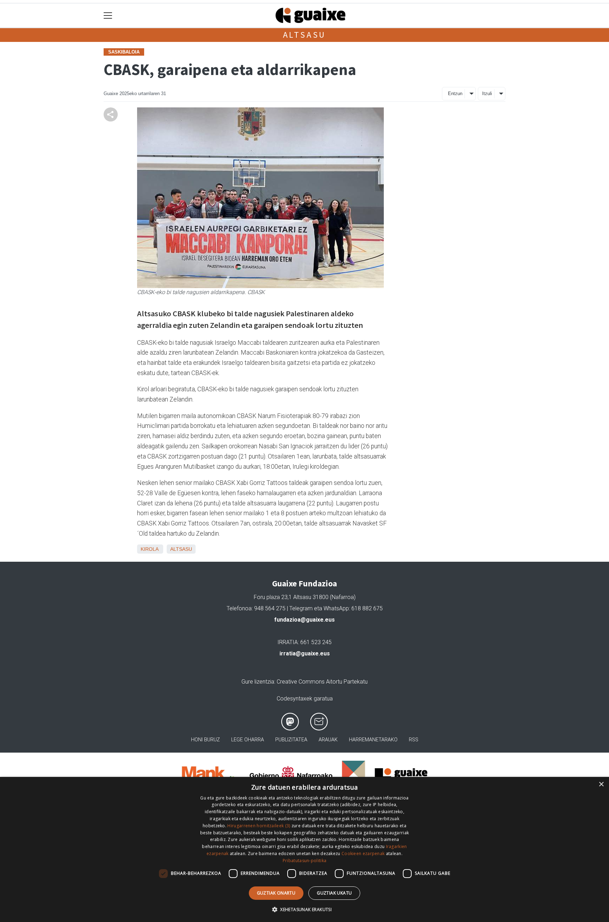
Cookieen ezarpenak (363, 853)
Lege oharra (247, 740)
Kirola (149, 549)
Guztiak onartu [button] (276, 893)
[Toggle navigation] (108, 16)
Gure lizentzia (257, 681)
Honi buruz (205, 740)
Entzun (455, 93)
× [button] (601, 784)
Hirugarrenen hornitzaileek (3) (258, 826)
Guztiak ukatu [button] (334, 893)
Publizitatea (291, 740)
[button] (304, 909)
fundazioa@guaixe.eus (304, 619)
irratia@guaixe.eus (304, 653)
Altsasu (304, 34)
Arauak (328, 740)
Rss (413, 740)
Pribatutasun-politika (304, 861)
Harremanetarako (373, 740)
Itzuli (487, 93)
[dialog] (304, 849)
